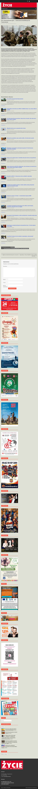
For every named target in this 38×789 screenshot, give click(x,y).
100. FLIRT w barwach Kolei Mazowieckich (15, 98)
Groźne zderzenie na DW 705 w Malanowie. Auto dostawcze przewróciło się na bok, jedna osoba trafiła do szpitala (21, 167)
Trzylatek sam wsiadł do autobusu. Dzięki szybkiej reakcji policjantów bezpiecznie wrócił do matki (20, 185)
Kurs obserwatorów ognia (15, 248)
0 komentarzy (3, 105)
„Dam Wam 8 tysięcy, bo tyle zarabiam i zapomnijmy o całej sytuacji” (20, 236)
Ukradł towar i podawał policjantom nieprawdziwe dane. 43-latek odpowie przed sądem (21, 226)
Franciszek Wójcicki (10, 23)
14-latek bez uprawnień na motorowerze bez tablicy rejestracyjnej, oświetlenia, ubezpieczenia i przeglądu (20, 206)
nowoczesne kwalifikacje (24, 248)
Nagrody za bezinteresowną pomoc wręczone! (10, 254)
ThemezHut (8, 787)
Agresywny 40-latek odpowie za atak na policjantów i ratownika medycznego (22, 215)
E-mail (4, 282)
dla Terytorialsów (7, 248)
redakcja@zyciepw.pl (7, 776)
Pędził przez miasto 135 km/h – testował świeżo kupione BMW (19, 195)
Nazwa (4, 279)
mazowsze (14, 23)
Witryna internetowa (5, 286)
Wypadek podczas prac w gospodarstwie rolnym (16, 128)
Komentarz (5, 266)
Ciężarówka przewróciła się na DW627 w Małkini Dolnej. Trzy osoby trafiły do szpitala (22, 109)
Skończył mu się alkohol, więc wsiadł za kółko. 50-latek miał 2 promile (20, 138)
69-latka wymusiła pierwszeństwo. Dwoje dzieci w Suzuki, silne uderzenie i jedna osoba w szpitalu (21, 119)
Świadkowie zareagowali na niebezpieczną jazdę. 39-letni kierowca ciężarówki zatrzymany (20, 148)
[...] (13, 104)
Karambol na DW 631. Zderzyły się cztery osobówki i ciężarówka (19, 176)
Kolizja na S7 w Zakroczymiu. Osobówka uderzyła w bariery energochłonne (21, 157)
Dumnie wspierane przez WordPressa (31, 787)
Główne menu (5, 8)
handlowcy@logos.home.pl (9, 782)
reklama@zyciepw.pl (5, 783)
